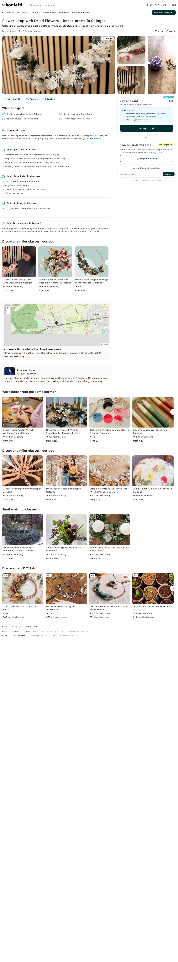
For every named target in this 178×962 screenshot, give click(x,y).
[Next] (107, 263)
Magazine (64, 12)
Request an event (164, 12)
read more (95, 138)
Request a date (148, 158)
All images (107, 38)
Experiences (8, 12)
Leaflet (105, 344)
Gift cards (22, 12)
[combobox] (84, 5)
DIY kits (34, 12)
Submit (168, 174)
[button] (56, 323)
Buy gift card (146, 128)
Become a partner (81, 12)
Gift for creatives (33, 627)
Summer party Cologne (12, 627)
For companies (48, 12)
